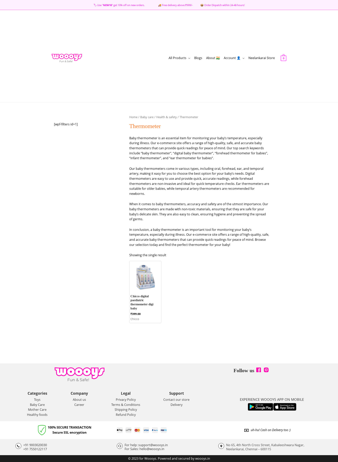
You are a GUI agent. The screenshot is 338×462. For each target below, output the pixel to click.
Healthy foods (37, 415)
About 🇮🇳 (213, 58)
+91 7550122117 (35, 449)
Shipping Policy (126, 409)
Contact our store (176, 399)
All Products (177, 58)
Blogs (198, 58)
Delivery (176, 405)
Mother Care (37, 409)
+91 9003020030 (35, 445)
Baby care (147, 117)
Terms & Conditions (125, 405)
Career (79, 405)
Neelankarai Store (261, 58)
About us (79, 399)
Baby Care (37, 405)
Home (133, 117)
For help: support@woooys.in (146, 445)
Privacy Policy (126, 399)
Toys (37, 399)
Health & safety (166, 117)
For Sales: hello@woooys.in (144, 449)
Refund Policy (126, 415)
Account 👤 (232, 58)
